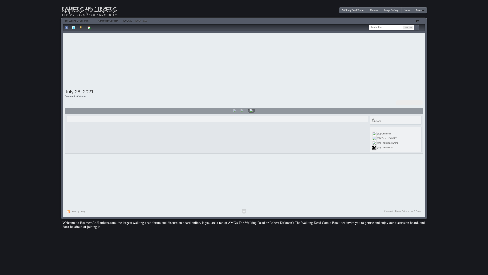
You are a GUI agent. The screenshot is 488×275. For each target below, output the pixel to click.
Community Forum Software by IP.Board (402, 211)
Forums (374, 10)
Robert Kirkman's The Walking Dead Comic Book (305, 223)
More (419, 10)
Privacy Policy (78, 211)
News (407, 10)
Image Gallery (391, 10)
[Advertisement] (244, 61)
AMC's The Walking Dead (246, 223)
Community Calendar (75, 96)
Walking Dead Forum (353, 10)
